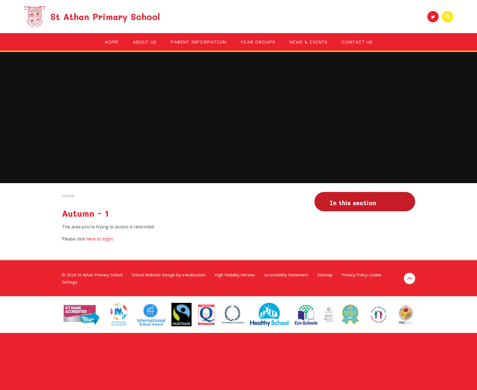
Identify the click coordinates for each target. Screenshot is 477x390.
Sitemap (325, 274)
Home (68, 196)
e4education (194, 274)
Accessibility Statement (286, 274)
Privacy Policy (355, 274)
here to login (99, 239)
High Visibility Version (234, 274)
